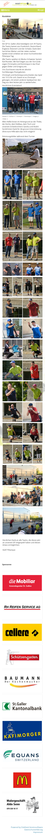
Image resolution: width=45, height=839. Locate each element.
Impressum (38, 832)
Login (42, 10)
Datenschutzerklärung (33, 829)
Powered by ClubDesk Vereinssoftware (27, 827)
